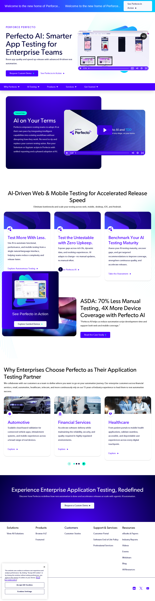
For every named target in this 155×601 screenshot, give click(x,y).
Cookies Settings (24, 591)
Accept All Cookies (25, 585)
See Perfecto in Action (135, 6)
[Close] (44, 567)
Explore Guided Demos (29, 324)
